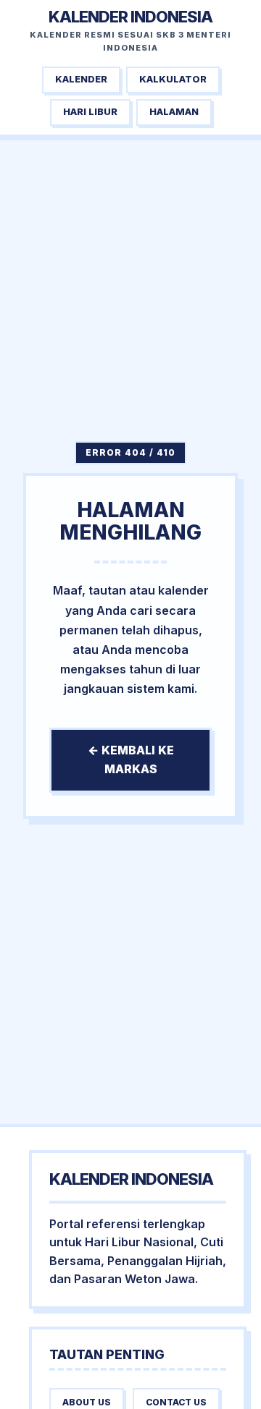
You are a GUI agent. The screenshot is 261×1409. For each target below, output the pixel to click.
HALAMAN (174, 111)
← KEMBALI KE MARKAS (131, 759)
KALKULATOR (173, 79)
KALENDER (81, 79)
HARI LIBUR (90, 111)
